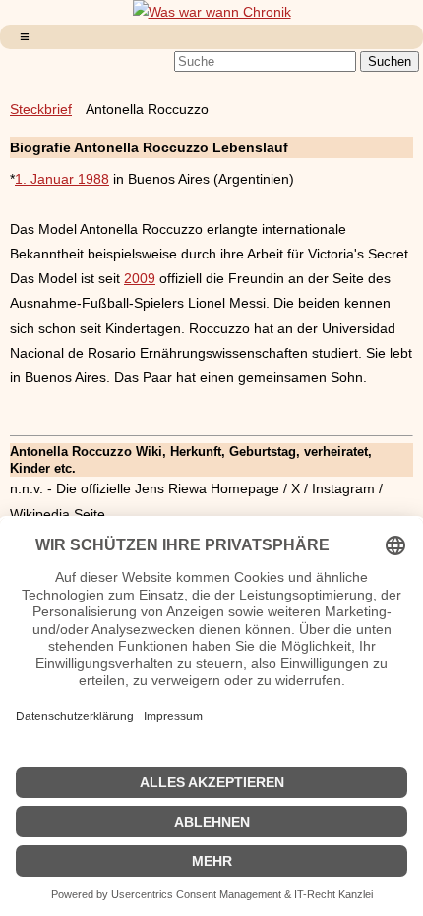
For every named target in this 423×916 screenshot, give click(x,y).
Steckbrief (41, 109)
